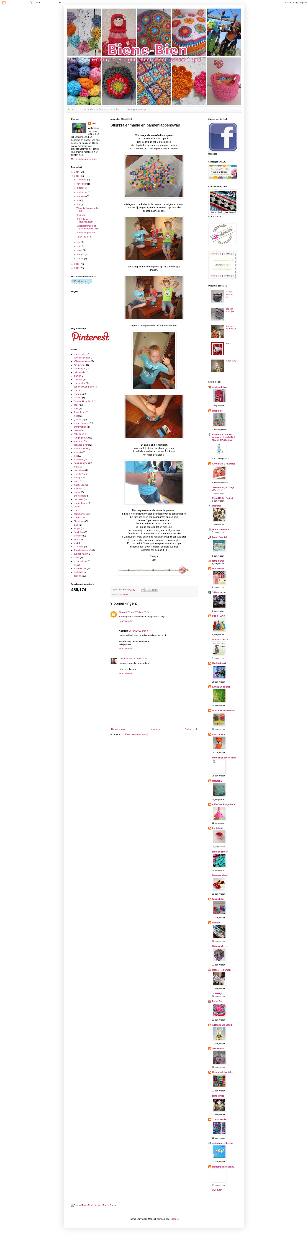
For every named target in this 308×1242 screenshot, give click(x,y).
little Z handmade (220, 529)
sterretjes (78, 536)
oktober (81, 188)
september (82, 192)
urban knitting (80, 561)
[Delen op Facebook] (153, 590)
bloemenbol (79, 383)
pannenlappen (81, 503)
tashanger (79, 546)
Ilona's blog (218, 899)
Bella (228, 343)
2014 (77, 172)
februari (81, 254)
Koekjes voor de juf (231, 327)
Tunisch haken (81, 554)
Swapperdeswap (136, 109)
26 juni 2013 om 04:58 (137, 658)
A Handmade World (222, 1025)
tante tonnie (218, 1096)
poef (76, 510)
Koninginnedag (81, 463)
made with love (219, 387)
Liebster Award (81, 474)
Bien (94, 123)
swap (125, 594)
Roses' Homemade (222, 970)
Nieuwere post (118, 729)
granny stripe (80, 427)
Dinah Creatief (219, 537)
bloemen (78, 379)
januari (80, 258)
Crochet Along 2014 (83, 401)
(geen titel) (231, 361)
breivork (78, 397)
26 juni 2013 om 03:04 (138, 612)
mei (79, 242)
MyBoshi (78, 488)
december (82, 179)
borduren (78, 394)
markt (76, 481)
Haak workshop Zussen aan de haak (101, 109)
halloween (79, 434)
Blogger (174, 1219)
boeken (77, 390)
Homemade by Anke (222, 1072)
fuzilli (76, 416)
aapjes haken (80, 354)
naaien (77, 492)
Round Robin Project (222, 498)
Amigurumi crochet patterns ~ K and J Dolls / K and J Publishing (224, 437)
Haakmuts (217, 411)
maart (80, 250)
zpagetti (77, 576)
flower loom (79, 412)
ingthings (216, 506)
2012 (77, 264)
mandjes (78, 477)
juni (79, 204)
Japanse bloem (81, 445)
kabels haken (80, 448)
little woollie (218, 568)
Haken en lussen (220, 946)
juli (78, 200)
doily (76, 408)
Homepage (155, 729)
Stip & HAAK (218, 616)
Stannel (123, 612)
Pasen (77, 506)
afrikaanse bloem (82, 361)
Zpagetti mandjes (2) (230, 294)
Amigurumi (79, 365)
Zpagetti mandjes (230, 310)
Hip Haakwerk (219, 663)
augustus (81, 196)
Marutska (217, 781)
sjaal (76, 525)
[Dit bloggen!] (146, 590)
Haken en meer (220, 852)
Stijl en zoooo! (219, 592)
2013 (77, 176)
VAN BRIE (217, 1190)
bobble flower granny (84, 387)
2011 (77, 268)
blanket (77, 376)
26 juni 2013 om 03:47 (140, 631)
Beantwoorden (126, 621)
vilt (75, 565)
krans (76, 467)
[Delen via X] (149, 590)
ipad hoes (78, 441)
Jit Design (217, 993)
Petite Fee (217, 1001)
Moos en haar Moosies (223, 710)
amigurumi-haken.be (222, 1143)
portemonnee (80, 514)
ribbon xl (78, 517)
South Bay (79, 532)
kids (120, 594)
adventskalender (82, 358)
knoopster (78, 459)
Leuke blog (79, 470)
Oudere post (191, 729)
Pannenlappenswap (86, 232)
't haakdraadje (219, 1119)
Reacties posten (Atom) (136, 734)
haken (77, 430)
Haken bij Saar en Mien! (224, 757)
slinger (77, 528)
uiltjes (76, 557)
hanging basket (81, 438)
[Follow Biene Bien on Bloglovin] (81, 283)
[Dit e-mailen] (143, 590)
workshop (78, 572)
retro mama (218, 561)
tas (75, 543)
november (82, 184)
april (79, 246)
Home (71, 109)
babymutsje (79, 372)
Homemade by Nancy (223, 1167)
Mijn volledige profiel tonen (84, 159)
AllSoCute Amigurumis (223, 804)
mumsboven (218, 734)
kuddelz (216, 922)
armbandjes (79, 368)
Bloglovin (81, 215)
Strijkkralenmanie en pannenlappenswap (87, 227)
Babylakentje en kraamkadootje (85, 220)
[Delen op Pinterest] (156, 590)
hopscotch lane (220, 875)
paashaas (78, 499)
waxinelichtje (80, 568)
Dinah (122, 658)
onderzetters (80, 496)
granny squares (81, 423)
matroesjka (79, 485)
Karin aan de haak (221, 687)
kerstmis (78, 452)
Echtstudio (217, 828)
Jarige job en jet (84, 237)
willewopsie (218, 1048)
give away (79, 419)
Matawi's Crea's (220, 639)
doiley (77, 405)
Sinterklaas (79, 521)
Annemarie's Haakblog (223, 464)
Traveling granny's (83, 550)
